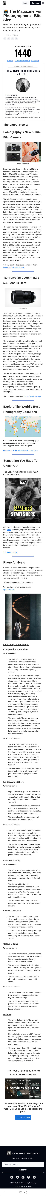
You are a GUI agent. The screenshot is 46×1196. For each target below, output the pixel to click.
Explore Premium (23, 1117)
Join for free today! (10, 552)
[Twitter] (12, 1177)
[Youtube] (17, 1177)
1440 (9, 530)
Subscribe (35, 3)
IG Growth (35, 60)
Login (25, 3)
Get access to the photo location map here (20, 450)
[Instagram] (28, 1177)
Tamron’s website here (32, 396)
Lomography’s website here (13, 267)
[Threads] (34, 1177)
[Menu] (43, 2)
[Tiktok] (23, 1177)
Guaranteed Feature (22, 61)
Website (10, 60)
